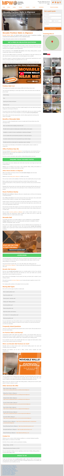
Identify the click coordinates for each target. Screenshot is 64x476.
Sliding (14, 7)
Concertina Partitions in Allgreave (9, 473)
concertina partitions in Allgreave (15, 211)
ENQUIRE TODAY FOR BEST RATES (22, 159)
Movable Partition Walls (8, 35)
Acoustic (27, 7)
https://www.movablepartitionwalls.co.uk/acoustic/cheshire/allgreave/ (17, 404)
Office (8, 7)
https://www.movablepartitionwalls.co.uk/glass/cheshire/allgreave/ (16, 408)
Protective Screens (54, 7)
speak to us (22, 455)
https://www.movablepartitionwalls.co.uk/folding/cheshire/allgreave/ (17, 399)
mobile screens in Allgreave (10, 265)
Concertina (41, 7)
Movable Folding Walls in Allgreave (9, 469)
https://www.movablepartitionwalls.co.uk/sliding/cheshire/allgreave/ (17, 394)
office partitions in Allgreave (16, 151)
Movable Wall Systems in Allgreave (9, 465)
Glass (34, 7)
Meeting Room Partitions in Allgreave (9, 467)
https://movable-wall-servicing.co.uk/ (25, 429)
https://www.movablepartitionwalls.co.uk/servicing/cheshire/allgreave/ (17, 413)
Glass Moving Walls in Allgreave (8, 472)
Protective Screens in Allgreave (8, 474)
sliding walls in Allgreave (15, 176)
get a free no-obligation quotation (22, 42)
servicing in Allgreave (16, 280)
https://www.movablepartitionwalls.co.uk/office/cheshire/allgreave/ (16, 389)
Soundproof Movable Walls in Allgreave (10, 470)
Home (4, 7)
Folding (20, 7)
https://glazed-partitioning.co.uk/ (22, 432)
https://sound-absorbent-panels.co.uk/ (26, 426)
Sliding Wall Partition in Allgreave (8, 468)
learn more (22, 255)
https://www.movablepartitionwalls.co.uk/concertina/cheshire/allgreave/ (17, 418)
